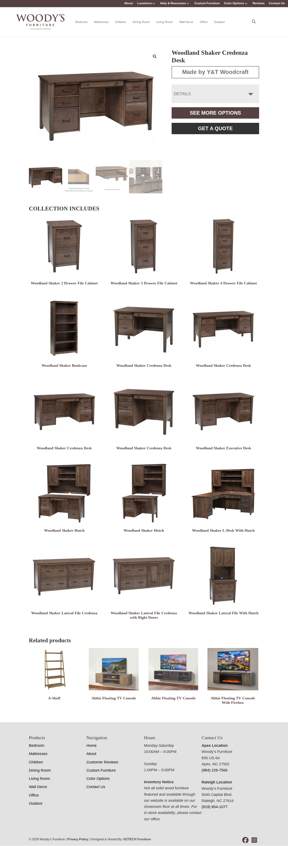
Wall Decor (186, 22)
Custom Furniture (207, 3)
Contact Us (277, 3)
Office (204, 22)
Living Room (164, 22)
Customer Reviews (102, 762)
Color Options (234, 3)
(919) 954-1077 (214, 807)
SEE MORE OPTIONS (215, 113)
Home (91, 745)
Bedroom (81, 22)
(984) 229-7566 (214, 770)
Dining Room (141, 22)
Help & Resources (173, 3)
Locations (144, 3)
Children (120, 22)
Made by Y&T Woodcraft (215, 72)
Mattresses (101, 22)
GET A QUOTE (215, 128)
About (128, 3)
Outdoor (219, 22)
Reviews (259, 3)
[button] (155, 56)
